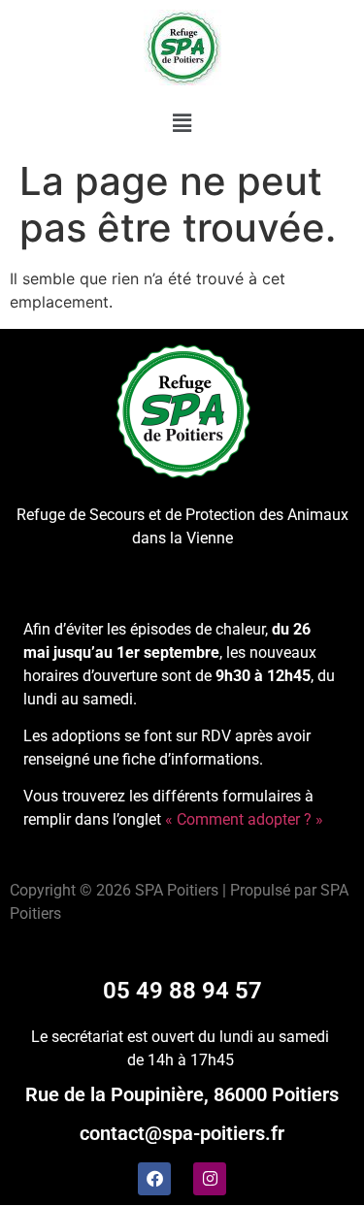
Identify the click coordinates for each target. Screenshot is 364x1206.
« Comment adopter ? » (244, 819)
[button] (181, 123)
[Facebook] (154, 1178)
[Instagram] (209, 1178)
